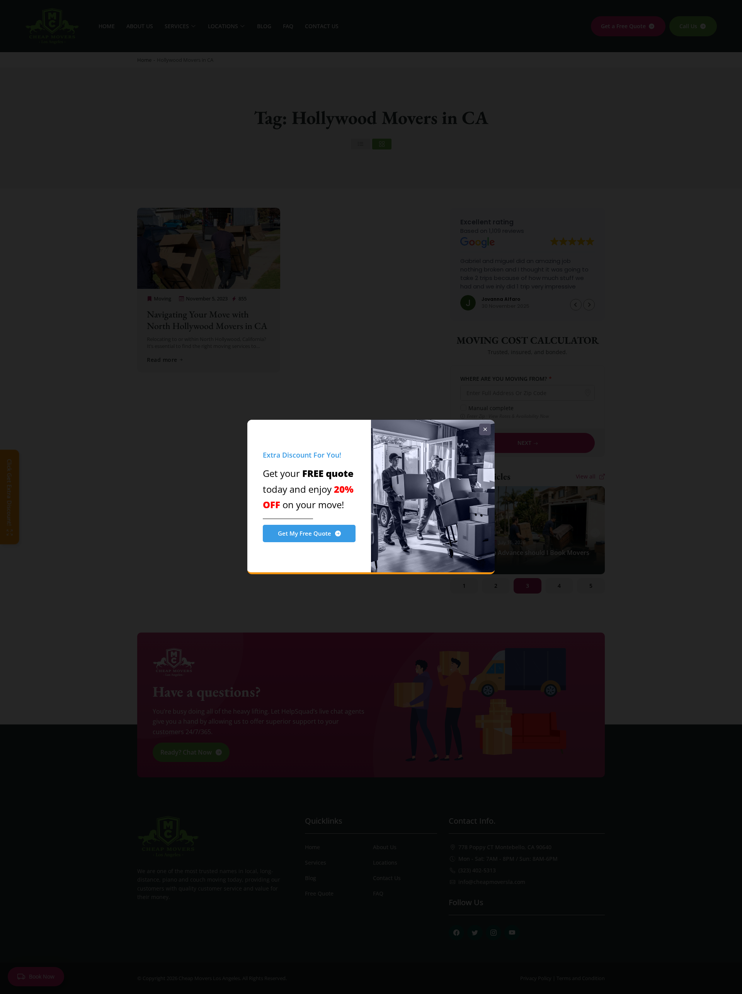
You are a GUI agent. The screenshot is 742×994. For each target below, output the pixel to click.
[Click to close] (485, 429)
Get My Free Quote (304, 533)
